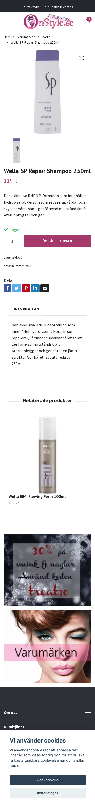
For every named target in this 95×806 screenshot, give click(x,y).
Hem (7, 40)
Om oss (10, 716)
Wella (46, 40)
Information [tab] (26, 312)
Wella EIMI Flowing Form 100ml (37, 500)
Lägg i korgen (60, 245)
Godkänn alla (48, 780)
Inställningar (47, 793)
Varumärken (26, 40)
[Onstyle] (48, 24)
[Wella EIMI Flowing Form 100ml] (47, 459)
